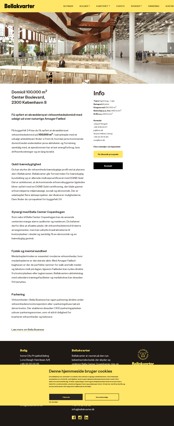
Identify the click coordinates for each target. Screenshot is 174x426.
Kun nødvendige (102, 397)
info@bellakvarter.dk (31, 405)
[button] (3, 48)
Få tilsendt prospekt (108, 155)
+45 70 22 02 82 (81, 405)
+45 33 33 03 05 (29, 364)
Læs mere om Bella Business (28, 330)
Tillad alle (66, 397)
